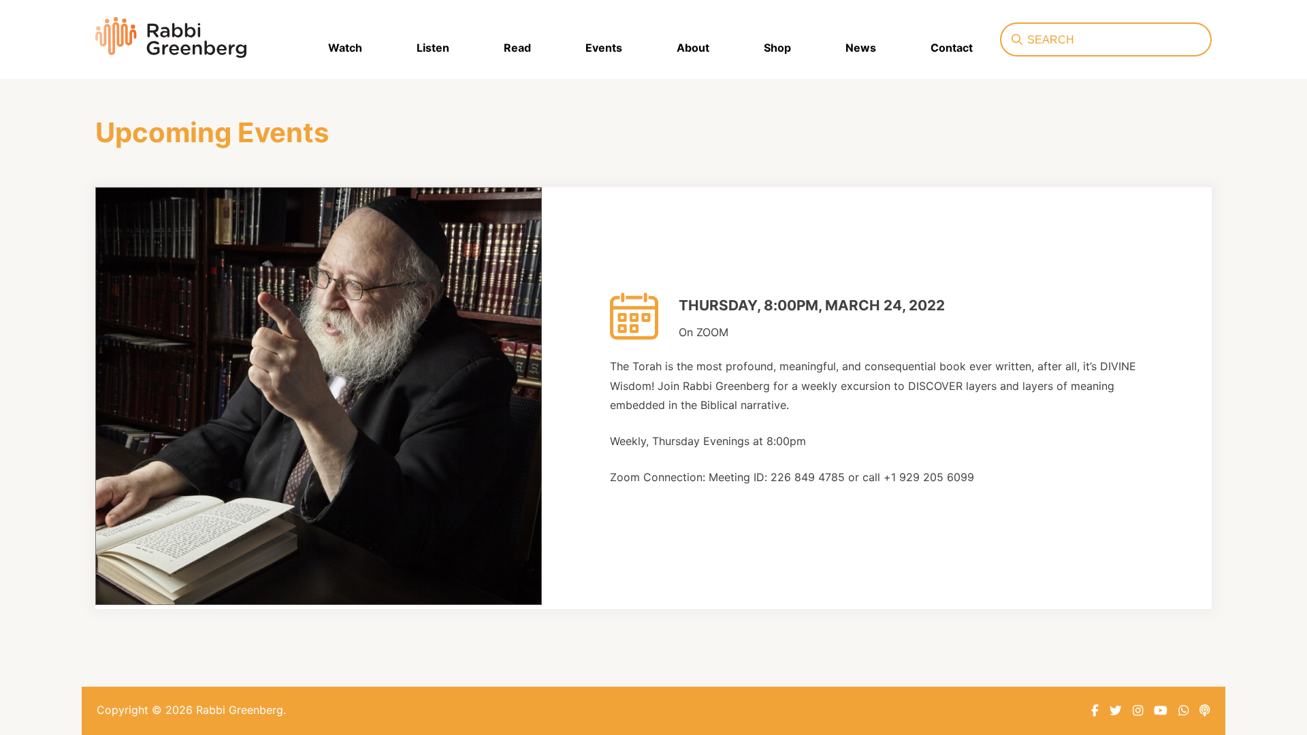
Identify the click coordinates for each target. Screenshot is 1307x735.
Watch (345, 47)
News (860, 47)
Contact (952, 47)
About (693, 47)
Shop (777, 47)
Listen (433, 47)
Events (603, 47)
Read (517, 47)
